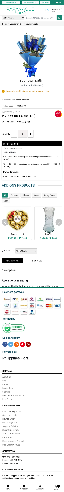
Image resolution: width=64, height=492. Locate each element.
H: (31, 176)
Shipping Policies (10, 426)
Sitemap (6, 391)
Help (59, 2)
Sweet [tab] (36, 195)
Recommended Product (13, 441)
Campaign (7, 437)
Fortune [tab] (14, 195)
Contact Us (8, 451)
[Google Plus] (28, 344)
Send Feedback (12, 456)
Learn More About (12, 405)
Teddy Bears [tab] (49, 195)
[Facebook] (5, 344)
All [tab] (5, 195)
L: (8, 176)
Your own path (32, 24)
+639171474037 (15, 460)
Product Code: (14, 106)
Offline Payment (9, 422)
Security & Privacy (10, 429)
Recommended (11, 2)
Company (7, 371)
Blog (4, 380)
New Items (45, 2)
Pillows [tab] (25, 195)
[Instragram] (16, 344)
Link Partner (8, 399)
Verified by (8, 318)
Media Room (8, 388)
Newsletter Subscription (13, 395)
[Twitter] (10, 344)
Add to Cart (13, 260)
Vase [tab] (6, 200)
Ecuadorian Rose (16, 24)
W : (19, 176)
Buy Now (37, 260)
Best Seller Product (30, 2)
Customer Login (9, 415)
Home (4, 24)
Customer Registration (12, 411)
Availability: (15, 99)
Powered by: (9, 351)
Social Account (11, 337)
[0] (56, 486)
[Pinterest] (22, 344)
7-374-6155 (13, 463)
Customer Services (12, 469)
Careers (6, 384)
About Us (6, 376)
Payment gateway (13, 292)
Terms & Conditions (11, 433)
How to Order (8, 418)
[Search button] (59, 17)
